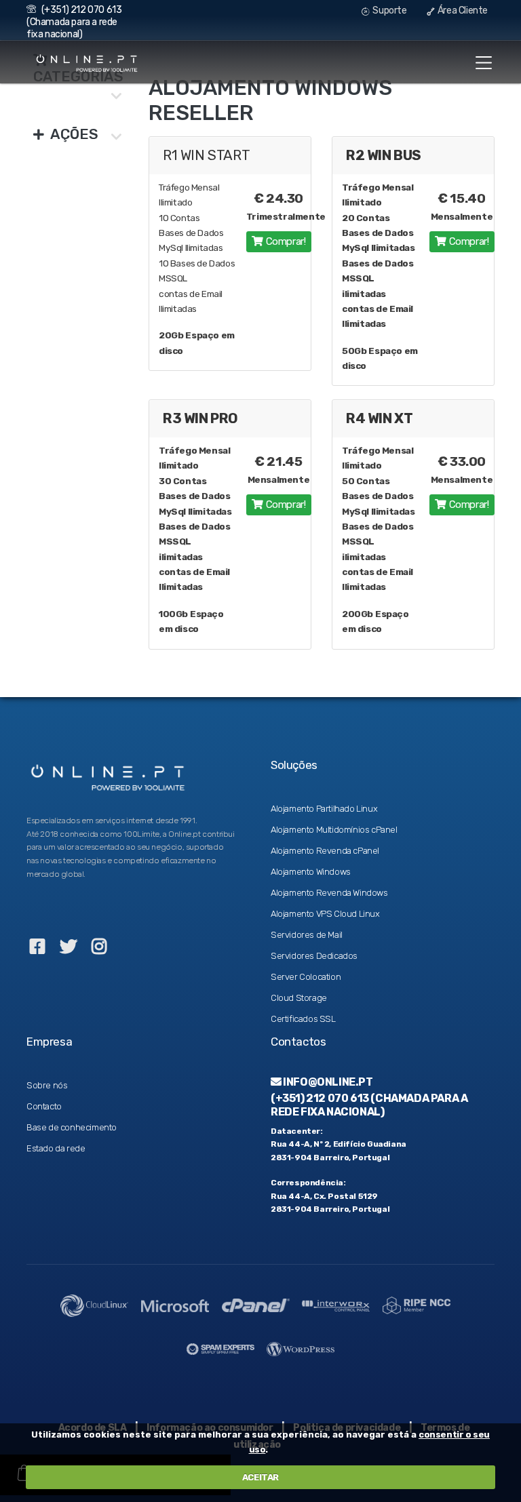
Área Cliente (462, 10)
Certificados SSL (303, 1019)
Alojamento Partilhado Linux (324, 809)
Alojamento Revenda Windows (329, 893)
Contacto (44, 1106)
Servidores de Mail (307, 935)
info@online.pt (327, 1081)
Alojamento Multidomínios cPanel (334, 830)
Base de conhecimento (71, 1127)
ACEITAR (260, 1477)
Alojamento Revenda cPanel (325, 851)
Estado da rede (55, 1148)
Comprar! (284, 241)
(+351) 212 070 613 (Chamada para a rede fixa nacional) (73, 22)
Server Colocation (306, 977)
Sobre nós (46, 1085)
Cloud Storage (299, 998)
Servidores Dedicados (314, 956)
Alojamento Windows (311, 872)
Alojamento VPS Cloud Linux (325, 914)
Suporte (389, 10)
